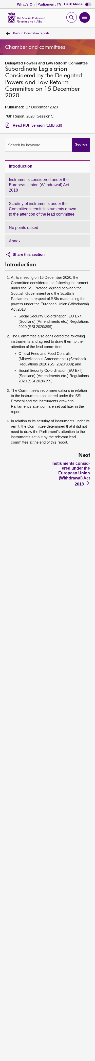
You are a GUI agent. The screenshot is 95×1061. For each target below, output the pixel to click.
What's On (26, 4)
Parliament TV (49, 4)
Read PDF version (37, 125)
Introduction (20, 166)
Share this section (29, 254)
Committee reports (31, 33)
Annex (15, 241)
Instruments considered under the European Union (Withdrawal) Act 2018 (39, 184)
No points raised (23, 227)
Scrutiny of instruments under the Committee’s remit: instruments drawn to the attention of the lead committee (42, 208)
